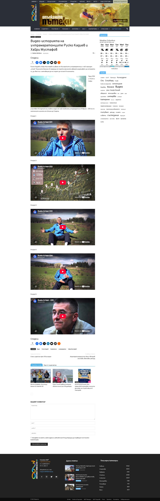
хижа (102, 122)
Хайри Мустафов (72, 349)
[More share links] (59, 62)
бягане (110, 87)
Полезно (65, 29)
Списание (104, 29)
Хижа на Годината (120, 1)
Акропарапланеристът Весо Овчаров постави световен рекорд (82, 358)
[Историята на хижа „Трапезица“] (69, 487)
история (120, 96)
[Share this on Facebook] (37, 62)
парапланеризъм (106, 106)
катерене (105, 100)
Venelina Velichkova (37, 53)
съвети (103, 115)
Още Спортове (105, 1)
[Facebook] (42, 477)
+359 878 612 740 (45, 462)
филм (117, 119)
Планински (63, 1)
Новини (37, 29)
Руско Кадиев (45, 349)
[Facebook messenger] (40, 62)
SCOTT (107, 77)
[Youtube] (56, 477)
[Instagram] (46, 477)
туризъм (122, 115)
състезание (113, 115)
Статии (102, 475)
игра (126, 93)
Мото (95, 1)
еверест (104, 93)
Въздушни (51, 1)
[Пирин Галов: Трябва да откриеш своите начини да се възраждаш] (63, 376)
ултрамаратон (62, 349)
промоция (123, 109)
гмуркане (103, 90)
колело (112, 99)
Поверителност (125, 499)
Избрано (77, 382)
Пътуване (55, 29)
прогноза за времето (113, 109)
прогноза (103, 109)
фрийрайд (123, 119)
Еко (83, 29)
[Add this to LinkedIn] (48, 62)
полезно (121, 106)
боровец (103, 87)
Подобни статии (36, 365)
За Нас (69, 499)
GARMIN (102, 77)
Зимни (33, 1)
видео (38, 349)
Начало (32, 34)
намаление (113, 103)
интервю (111, 97)
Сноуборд (109, 81)
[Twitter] (51, 477)
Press (103, 499)
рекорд (112, 112)
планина (115, 106)
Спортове (38, 37)
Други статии (72, 461)
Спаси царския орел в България (41, 357)
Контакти (116, 499)
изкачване (103, 96)
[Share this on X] (44, 62)
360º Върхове (96, 499)
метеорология (104, 103)
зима (122, 93)
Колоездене (121, 78)
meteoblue (114, 69)
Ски (102, 81)
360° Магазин (116, 29)
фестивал (112, 118)
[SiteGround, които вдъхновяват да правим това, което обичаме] (69, 477)
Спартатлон (53, 349)
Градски (73, 1)
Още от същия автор (50, 365)
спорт (123, 112)
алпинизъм (117, 84)
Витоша (113, 77)
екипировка (112, 93)
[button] (127, 28)
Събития (45, 29)
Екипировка (93, 29)
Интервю (75, 29)
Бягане (82, 1)
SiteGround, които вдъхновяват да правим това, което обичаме (85, 476)
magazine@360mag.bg (46, 471)
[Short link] (55, 62)
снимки (118, 112)
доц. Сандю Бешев (113, 90)
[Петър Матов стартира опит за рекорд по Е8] (69, 468)
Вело (88, 1)
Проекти (109, 499)
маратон (118, 100)
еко (118, 93)
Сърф (116, 81)
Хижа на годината (106, 84)
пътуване (105, 112)
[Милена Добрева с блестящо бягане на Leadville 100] (41, 376)
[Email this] (51, 62)
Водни (41, 1)
